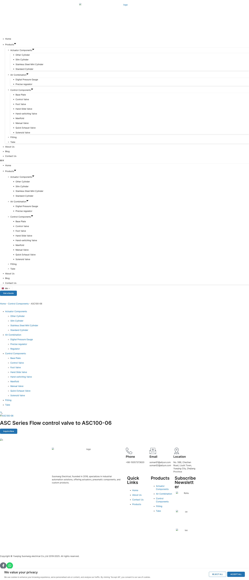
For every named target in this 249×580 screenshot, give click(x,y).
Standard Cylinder (24, 69)
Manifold (20, 118)
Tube (12, 142)
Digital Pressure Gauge (27, 79)
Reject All (217, 574)
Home (8, 38)
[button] (124, 160)
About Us (9, 146)
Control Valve (22, 99)
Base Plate (21, 94)
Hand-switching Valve (26, 113)
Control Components (20, 90)
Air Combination (18, 74)
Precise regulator (24, 84)
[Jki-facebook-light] (3, 565)
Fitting (13, 137)
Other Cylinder (23, 55)
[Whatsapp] (9, 565)
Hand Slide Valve (24, 109)
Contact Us (10, 156)
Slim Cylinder (22, 59)
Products (9, 44)
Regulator (15, 348)
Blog (7, 151)
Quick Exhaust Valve (26, 127)
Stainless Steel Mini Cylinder (29, 64)
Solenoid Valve (23, 132)
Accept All (236, 574)
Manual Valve (22, 123)
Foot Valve (21, 104)
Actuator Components (21, 50)
